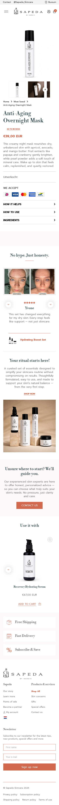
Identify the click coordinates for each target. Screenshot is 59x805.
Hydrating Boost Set (33, 340)
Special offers (38, 707)
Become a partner (12, 707)
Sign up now (29, 767)
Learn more (9, 696)
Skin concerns (38, 696)
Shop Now (29, 393)
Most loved (19, 102)
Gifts (33, 701)
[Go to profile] (48, 11)
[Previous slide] (8, 304)
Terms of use (45, 799)
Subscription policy (30, 794)
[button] (51, 30)
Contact (7, 2)
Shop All (35, 691)
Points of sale (10, 701)
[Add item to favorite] (50, 539)
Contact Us (29, 505)
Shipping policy (11, 799)
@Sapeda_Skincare (23, 2)
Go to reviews (13, 129)
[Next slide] (50, 304)
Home (6, 102)
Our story (8, 691)
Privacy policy (10, 794)
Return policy (29, 799)
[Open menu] (6, 12)
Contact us (36, 712)
